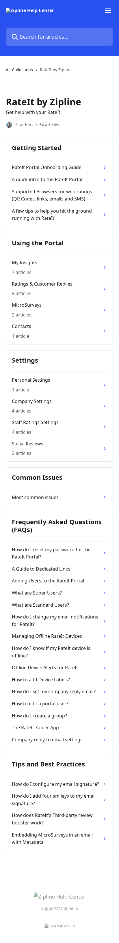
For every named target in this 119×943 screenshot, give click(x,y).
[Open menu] (108, 10)
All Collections (19, 69)
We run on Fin (63, 926)
